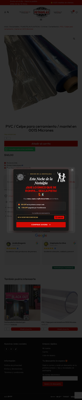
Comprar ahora (39, 225)
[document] (41, 200)
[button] (72, 170)
